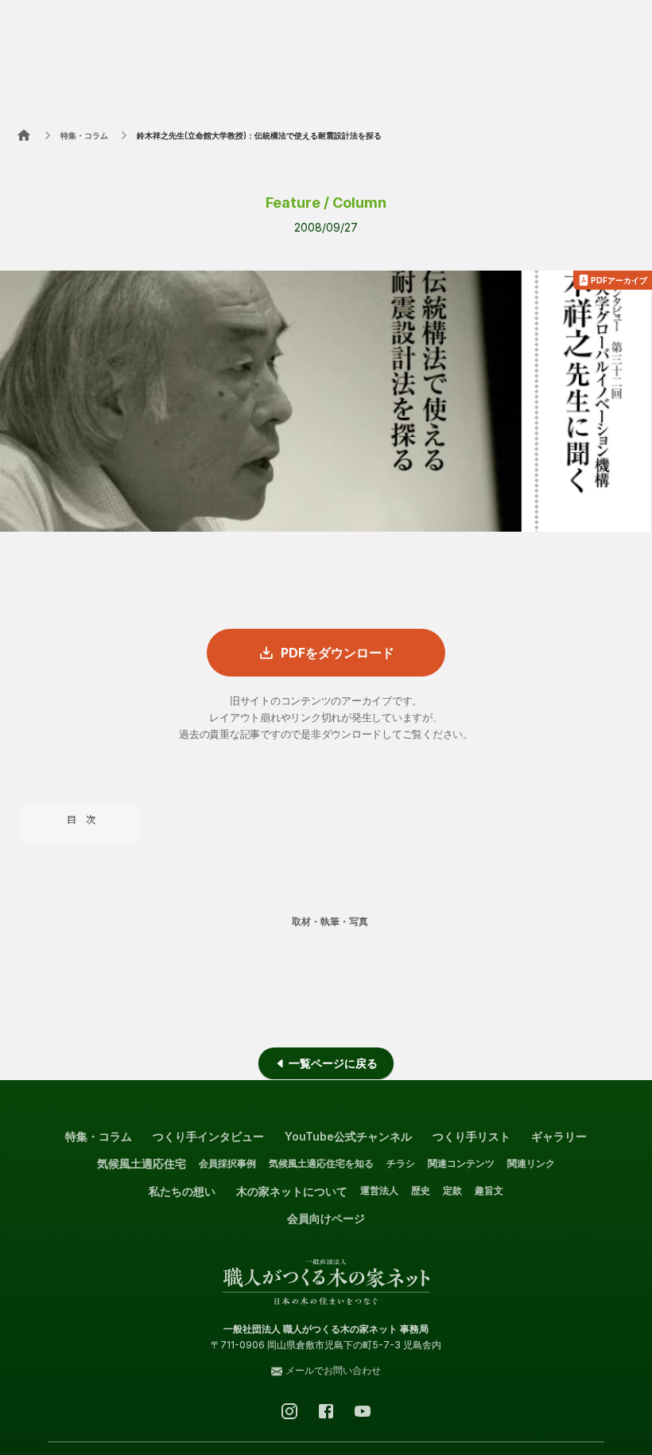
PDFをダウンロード (337, 653)
